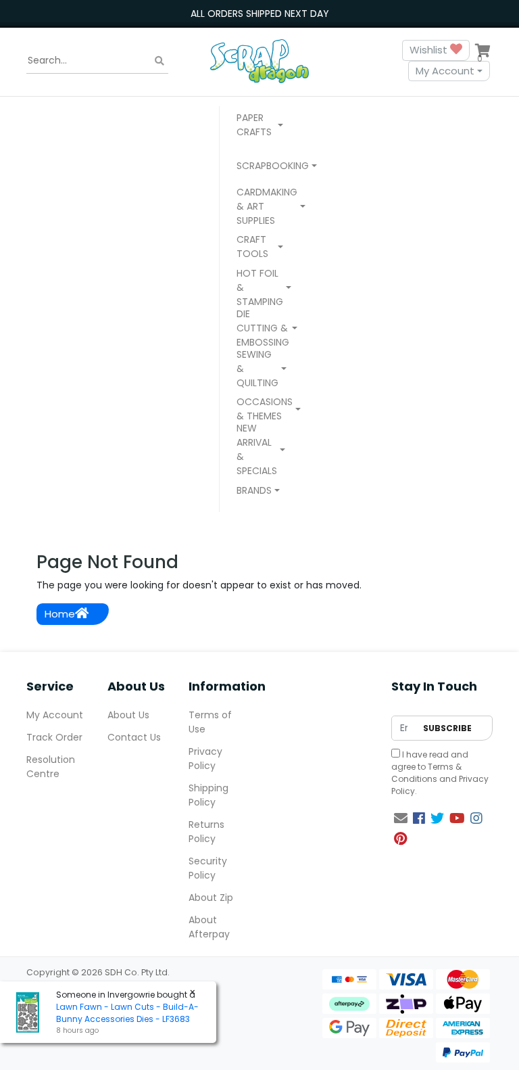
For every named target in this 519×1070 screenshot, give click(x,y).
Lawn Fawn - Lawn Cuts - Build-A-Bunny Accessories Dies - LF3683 (127, 1013)
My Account (445, 71)
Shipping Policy (208, 795)
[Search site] (159, 60)
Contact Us (134, 737)
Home (60, 614)
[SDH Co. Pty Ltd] (259, 61)
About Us (128, 715)
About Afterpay (209, 927)
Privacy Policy (205, 758)
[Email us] (400, 818)
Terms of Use (210, 722)
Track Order (54, 737)
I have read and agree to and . (440, 773)
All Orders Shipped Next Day (260, 13)
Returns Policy (206, 831)
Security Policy (208, 868)
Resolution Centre (50, 767)
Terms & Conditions (426, 773)
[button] (260, 126)
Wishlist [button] (430, 50)
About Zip (211, 897)
